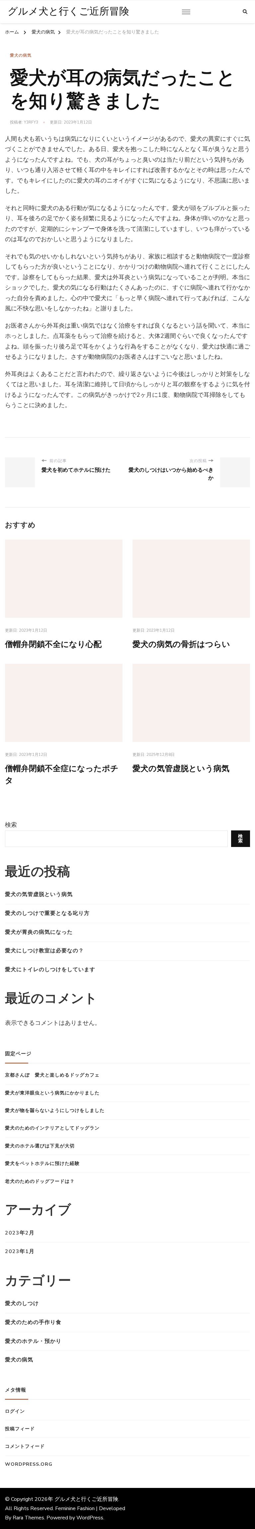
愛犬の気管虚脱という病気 (180, 768)
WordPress (89, 1517)
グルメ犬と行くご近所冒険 (68, 12)
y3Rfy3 (31, 122)
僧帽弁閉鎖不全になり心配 (53, 644)
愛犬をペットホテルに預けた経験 (42, 1163)
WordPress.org (28, 1464)
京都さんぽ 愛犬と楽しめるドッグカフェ (52, 1075)
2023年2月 (20, 1233)
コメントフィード (25, 1446)
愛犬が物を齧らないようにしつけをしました (55, 1110)
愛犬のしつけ (22, 1303)
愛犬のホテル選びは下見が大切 (40, 1146)
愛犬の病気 (21, 55)
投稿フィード (20, 1429)
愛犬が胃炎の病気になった (39, 932)
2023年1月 (20, 1251)
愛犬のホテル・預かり (33, 1341)
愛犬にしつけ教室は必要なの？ (44, 950)
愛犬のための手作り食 (33, 1322)
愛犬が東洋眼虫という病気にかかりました (52, 1093)
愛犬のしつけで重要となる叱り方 (47, 913)
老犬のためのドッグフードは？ (40, 1181)
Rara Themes (28, 1517)
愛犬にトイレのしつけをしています (50, 969)
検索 (11, 825)
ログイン (15, 1411)
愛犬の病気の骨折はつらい (181, 644)
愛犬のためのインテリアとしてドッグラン (52, 1128)
